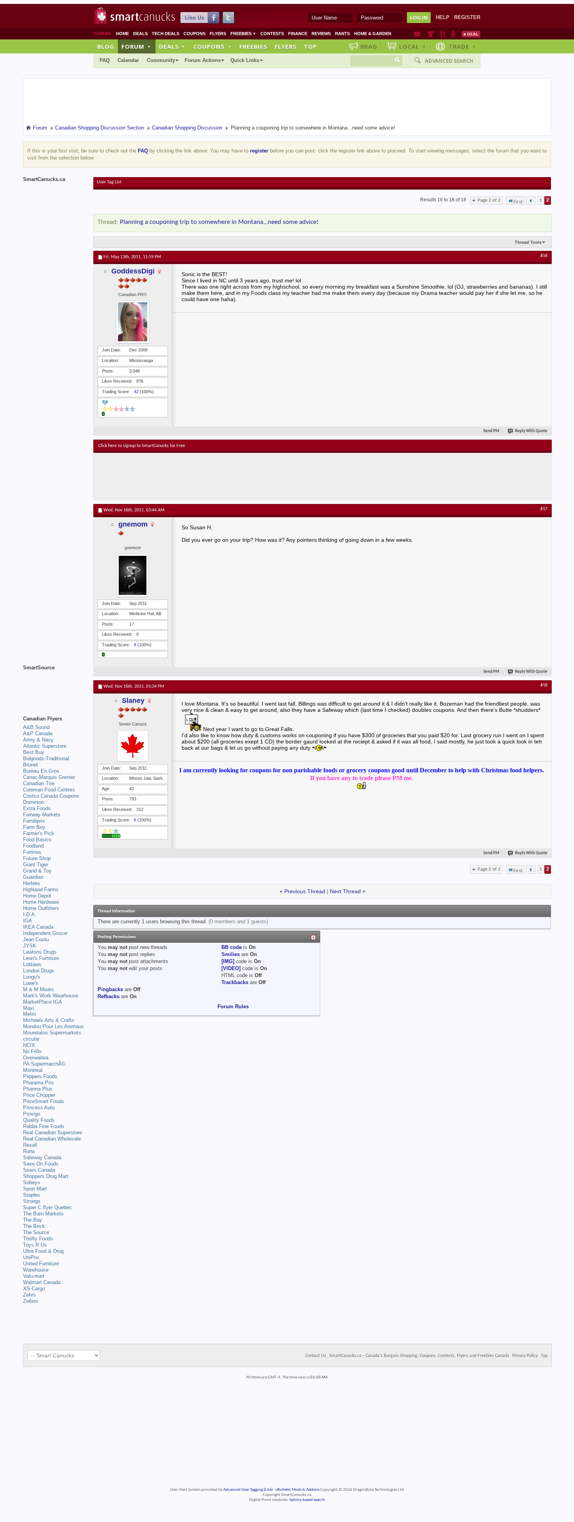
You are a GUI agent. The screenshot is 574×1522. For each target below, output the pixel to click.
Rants (342, 33)
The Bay (32, 1220)
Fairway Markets (42, 815)
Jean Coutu (36, 939)
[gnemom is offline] (133, 575)
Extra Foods (37, 808)
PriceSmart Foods (43, 1101)
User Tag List (109, 182)
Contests (272, 33)
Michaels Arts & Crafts (48, 1020)
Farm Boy (34, 827)
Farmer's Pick (38, 833)
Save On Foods (41, 1164)
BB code (231, 947)
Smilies (230, 954)
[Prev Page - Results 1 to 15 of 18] (531, 200)
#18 (543, 685)
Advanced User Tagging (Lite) (248, 1490)
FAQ (105, 60)
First (517, 201)
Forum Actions (203, 60)
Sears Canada (39, 1170)
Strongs (32, 1201)
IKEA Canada (38, 927)
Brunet (30, 765)
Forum (136, 46)
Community (161, 60)
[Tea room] (417, 33)
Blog (105, 46)
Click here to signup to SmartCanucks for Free (141, 445)
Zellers (30, 1301)
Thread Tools (528, 242)
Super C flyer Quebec (47, 1207)
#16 (543, 256)
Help (442, 17)
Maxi (28, 1008)
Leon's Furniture (41, 958)
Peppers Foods (40, 1076)
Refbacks (108, 996)
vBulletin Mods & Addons (297, 1490)
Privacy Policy (525, 1355)
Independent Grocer (45, 933)
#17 (543, 509)
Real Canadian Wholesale (52, 1139)
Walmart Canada (42, 1282)
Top (310, 46)
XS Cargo (34, 1288)
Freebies (243, 33)
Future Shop (37, 858)
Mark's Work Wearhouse (50, 996)
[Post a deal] (471, 33)
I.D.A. (29, 914)
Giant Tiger (35, 864)
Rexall (30, 1145)
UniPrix (31, 1257)
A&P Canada (37, 733)
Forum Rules (233, 1006)
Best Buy (33, 752)
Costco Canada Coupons (51, 796)
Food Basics (37, 840)
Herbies (31, 883)
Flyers (218, 33)
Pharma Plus (37, 1089)
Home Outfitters (41, 908)
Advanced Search (449, 60)
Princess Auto (39, 1107)
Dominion (33, 802)
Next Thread (345, 891)
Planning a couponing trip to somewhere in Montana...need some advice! (219, 222)
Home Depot (37, 896)
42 (136, 391)
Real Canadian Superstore (52, 1132)
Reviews (321, 33)
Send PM (491, 431)
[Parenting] (453, 33)
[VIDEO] (231, 968)
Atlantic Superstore (44, 746)
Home (122, 33)
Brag (368, 46)
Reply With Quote (531, 431)
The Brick (34, 1226)
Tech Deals (165, 33)
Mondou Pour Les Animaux (53, 1026)
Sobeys (31, 1182)
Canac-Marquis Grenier (49, 777)
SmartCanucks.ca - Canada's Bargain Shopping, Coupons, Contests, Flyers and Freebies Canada (419, 1355)
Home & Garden (372, 33)
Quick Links (244, 60)
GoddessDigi (133, 271)
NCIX (29, 1045)
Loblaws (32, 964)
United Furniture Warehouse (41, 1267)
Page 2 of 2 (489, 200)
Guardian (33, 877)
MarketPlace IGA (42, 1002)
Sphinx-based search (307, 1500)
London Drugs (38, 971)
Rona (29, 1151)
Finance (297, 33)
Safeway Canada (42, 1157)
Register (467, 17)
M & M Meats (38, 989)
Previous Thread (304, 891)
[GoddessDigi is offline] (133, 321)
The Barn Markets (43, 1214)
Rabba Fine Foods (43, 1126)
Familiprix (34, 821)
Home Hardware (41, 902)
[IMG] (227, 961)
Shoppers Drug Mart (45, 1176)
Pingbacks (110, 989)
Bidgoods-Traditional (46, 758)
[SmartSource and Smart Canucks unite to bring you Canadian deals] (54, 684)
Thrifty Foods (38, 1239)
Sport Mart (35, 1189)
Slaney (133, 700)
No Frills (32, 1051)
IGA (27, 921)
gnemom (133, 524)
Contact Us (315, 1355)
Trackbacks (234, 982)
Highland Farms (41, 889)
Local (412, 46)
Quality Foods (39, 1120)
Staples (31, 1195)
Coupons (194, 33)
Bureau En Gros (41, 771)
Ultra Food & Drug (43, 1251)
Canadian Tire (38, 783)
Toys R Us (35, 1245)
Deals (140, 33)
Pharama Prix (38, 1083)
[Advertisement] (242, 476)
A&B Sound (36, 727)
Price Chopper (39, 1095)
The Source (36, 1232)
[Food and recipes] (442, 33)
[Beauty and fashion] (430, 33)
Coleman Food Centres (49, 790)
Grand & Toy (37, 871)
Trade (462, 46)
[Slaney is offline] (133, 745)
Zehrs (29, 1295)
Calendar (128, 60)
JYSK (29, 946)
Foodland (33, 846)
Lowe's (30, 983)
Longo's (31, 977)
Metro (29, 1014)
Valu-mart (34, 1276)
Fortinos (32, 852)
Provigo (31, 1114)
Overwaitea (35, 1058)
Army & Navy (38, 740)
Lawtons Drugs (40, 952)
